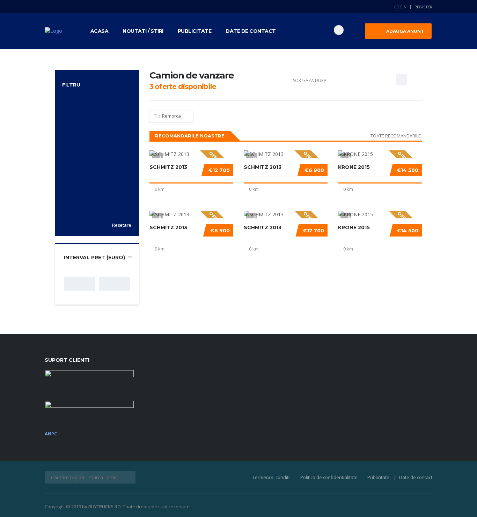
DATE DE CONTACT (251, 31)
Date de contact (415, 477)
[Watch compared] (316, 30)
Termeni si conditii (271, 477)
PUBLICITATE (195, 31)
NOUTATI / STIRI (143, 31)
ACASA (99, 31)
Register (423, 6)
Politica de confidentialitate (329, 477)
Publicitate (378, 477)
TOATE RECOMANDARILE (395, 136)
